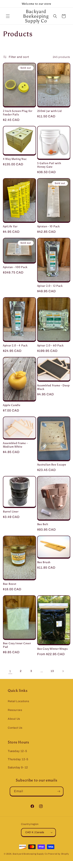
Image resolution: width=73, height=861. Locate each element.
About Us (14, 718)
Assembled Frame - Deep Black (53, 387)
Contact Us (15, 727)
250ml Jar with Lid (49, 111)
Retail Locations (18, 701)
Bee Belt (42, 524)
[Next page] (63, 671)
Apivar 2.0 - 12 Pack (50, 286)
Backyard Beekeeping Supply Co (30, 854)
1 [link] (10, 671)
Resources (15, 710)
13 (52, 671)
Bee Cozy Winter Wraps (52, 648)
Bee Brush (43, 562)
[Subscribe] (59, 791)
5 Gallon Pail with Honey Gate (49, 164)
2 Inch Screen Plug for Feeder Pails (17, 112)
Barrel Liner (10, 511)
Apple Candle (11, 405)
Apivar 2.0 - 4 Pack (15, 345)
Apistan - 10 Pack (48, 226)
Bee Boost (9, 584)
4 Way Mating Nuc (15, 159)
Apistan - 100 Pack (15, 267)
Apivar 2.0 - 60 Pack (50, 345)
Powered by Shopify (58, 854)
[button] (8, 16)
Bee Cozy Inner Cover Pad (17, 645)
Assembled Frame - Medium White (15, 444)
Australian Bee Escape (51, 464)
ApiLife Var (10, 226)
